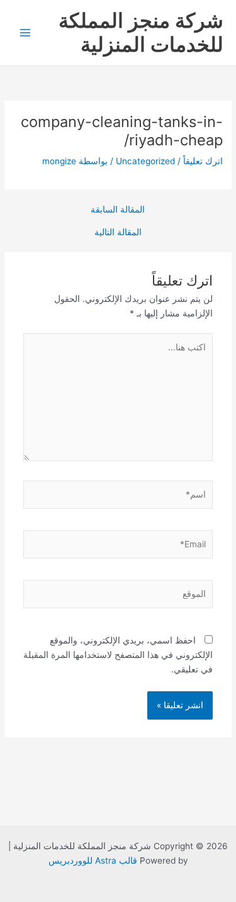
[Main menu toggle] (25, 33)
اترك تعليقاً (203, 161)
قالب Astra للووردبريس (92, 860)
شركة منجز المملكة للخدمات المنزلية (141, 32)
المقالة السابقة (118, 210)
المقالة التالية (118, 232)
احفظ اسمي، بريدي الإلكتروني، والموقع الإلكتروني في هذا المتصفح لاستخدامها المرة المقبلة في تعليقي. (118, 654)
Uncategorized (145, 161)
